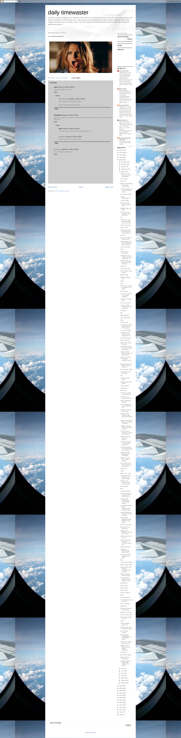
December (124, 162)
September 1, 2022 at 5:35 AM (70, 149)
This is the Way (124, 200)
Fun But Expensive (125, 225)
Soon (121, 283)
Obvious (122, 235)
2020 (120, 688)
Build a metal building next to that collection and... (126, 185)
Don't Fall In (123, 606)
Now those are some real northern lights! (126, 627)
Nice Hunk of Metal (125, 655)
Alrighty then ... (123, 106)
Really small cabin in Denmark (126, 343)
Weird (121, 595)
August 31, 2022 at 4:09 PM (74, 136)
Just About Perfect (125, 491)
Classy (122, 621)
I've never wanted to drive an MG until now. (125, 406)
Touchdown (123, 310)
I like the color (124, 322)
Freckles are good (125, 268)
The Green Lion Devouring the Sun (126, 397)
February (123, 680)
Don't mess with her (125, 524)
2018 (120, 693)
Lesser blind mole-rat (126, 194)
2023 (120, 157)
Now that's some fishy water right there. (125, 204)
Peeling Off (123, 652)
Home (81, 187)
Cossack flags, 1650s (126, 369)
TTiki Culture (123, 179)
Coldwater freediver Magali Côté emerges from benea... (125, 663)
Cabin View (123, 266)
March (123, 678)
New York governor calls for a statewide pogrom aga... (125, 542)
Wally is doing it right (126, 564)
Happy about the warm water (124, 657)
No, (121, 217)
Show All (130, 146)
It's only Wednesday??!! (125, 197)
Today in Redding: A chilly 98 (125, 401)
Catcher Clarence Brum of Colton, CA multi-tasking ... (126, 353)
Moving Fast (123, 583)
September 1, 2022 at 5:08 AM (76, 99)
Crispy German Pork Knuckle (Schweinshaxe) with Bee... (126, 569)
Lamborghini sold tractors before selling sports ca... (126, 334)
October (123, 166)
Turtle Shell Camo (125, 247)
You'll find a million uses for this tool (125, 393)
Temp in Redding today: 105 (125, 624)
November (124, 164)
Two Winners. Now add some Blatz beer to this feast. (125, 221)
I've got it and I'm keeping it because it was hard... (126, 307)
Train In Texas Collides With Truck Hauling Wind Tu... (124, 501)
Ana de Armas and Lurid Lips (125, 372)
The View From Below (126, 562)
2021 (120, 685)
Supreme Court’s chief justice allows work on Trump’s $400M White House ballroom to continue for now (125, 75)
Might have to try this (126, 612)
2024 (120, 155)
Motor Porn (123, 390)
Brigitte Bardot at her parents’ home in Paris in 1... (126, 365)
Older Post (109, 187)
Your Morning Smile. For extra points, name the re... (125, 443)
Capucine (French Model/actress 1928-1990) (125, 454)
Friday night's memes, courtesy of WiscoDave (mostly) (125, 142)
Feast (121, 249)
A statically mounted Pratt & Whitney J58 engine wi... (126, 326)
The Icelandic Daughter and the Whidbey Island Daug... (125, 520)
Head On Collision (125, 592)
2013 (120, 705)
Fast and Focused (125, 303)
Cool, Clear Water (125, 317)
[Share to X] (76, 78)
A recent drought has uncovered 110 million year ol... (126, 495)
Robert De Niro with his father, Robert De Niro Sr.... (125, 262)
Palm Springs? (124, 486)
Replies (58, 95)
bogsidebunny (58, 115)
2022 (120, 160)
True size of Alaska (125, 330)
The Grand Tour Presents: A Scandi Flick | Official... (126, 432)
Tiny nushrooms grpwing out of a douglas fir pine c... (126, 579)
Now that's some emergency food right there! (125, 213)
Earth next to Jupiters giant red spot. (126, 642)
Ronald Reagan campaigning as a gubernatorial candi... (125, 637)
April (122, 675)
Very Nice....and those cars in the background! (125, 175)
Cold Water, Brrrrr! (125, 597)
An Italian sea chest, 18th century (126, 410)
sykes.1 (56, 87)
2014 (120, 702)
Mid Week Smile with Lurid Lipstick (126, 609)
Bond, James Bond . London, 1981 (126, 238)
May (122, 673)
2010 (120, 712)
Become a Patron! (122, 33)
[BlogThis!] (74, 78)
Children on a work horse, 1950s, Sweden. (125, 459)
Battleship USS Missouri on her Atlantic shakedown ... (125, 648)
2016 (120, 697)
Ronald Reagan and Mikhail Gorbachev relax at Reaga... (126, 243)
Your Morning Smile (125, 338)
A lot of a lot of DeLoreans (124, 252)
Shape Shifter (124, 588)
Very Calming (124, 291)
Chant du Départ (124, 105)
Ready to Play (124, 275)
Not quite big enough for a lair (126, 617)
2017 (120, 695)
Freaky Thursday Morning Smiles (125, 574)
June (122, 671)
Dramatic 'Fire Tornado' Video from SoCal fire (125, 482)
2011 (120, 709)
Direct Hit (122, 181)
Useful (122, 281)
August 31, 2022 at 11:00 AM (71, 128)
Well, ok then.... (124, 585)
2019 (120, 690)
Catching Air (123, 388)
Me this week (124, 227)
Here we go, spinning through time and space (126, 287)
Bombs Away (124, 590)
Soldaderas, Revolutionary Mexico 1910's (125, 551)
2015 (120, 700)
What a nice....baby (125, 473)
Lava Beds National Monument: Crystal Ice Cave (126, 514)
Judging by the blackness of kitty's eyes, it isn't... (126, 532)
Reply (55, 92)
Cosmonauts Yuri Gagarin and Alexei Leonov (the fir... (126, 257)
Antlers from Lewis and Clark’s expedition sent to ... (126, 359)
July (122, 668)
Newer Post (52, 187)
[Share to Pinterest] (79, 78)
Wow (121, 488)
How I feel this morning (124, 631)
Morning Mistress (123, 90)
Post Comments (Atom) (62, 191)
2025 (120, 152)
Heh (121, 313)
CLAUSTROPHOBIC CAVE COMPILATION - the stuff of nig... (126, 508)
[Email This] (72, 78)
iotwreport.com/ (124, 71)
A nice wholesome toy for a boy (126, 600)
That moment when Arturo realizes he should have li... (125, 464)
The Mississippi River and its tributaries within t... (126, 190)
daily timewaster (68, 12)
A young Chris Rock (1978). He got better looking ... (125, 477)
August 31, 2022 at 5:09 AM (66, 87)
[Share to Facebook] (78, 78)
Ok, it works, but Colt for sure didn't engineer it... (126, 295)
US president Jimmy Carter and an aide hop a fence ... (126, 348)
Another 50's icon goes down (125, 527)
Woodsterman (123, 120)
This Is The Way (124, 603)
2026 (120, 150)
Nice (121, 375)
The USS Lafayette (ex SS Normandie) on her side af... (126, 448)
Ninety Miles (123, 89)
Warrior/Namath (124, 315)
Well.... (122, 560)
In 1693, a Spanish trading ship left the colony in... (126, 427)
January (123, 683)
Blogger (94, 732)
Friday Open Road (125, 547)
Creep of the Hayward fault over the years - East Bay (126, 422)
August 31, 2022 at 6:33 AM (70, 115)
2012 (120, 707)
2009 (120, 714)
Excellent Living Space (124, 378)
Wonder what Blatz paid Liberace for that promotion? (125, 231)
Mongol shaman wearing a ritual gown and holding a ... (126, 416)
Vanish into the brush (126, 614)
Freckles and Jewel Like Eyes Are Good (125, 556)
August (123, 171)
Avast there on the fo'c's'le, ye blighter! (125, 438)
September (124, 169)
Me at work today (125, 340)
